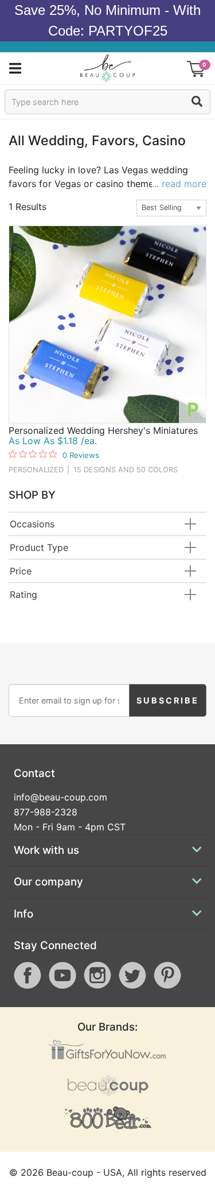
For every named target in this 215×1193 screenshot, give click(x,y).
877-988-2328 (45, 812)
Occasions (32, 524)
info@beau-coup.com (60, 797)
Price (21, 571)
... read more (179, 183)
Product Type (39, 547)
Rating (23, 594)
